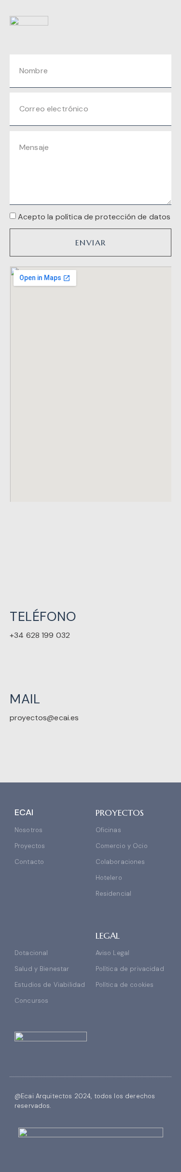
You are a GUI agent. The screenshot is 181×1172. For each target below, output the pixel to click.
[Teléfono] (19, 578)
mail (25, 698)
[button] (164, 22)
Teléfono (43, 616)
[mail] (19, 661)
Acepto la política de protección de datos (94, 217)
